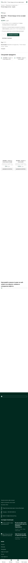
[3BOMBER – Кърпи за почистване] (20, 108)
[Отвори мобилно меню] (1, 2)
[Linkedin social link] (8, 49)
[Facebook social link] (6, 49)
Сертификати (4, 556)
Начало (3, 5)
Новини (3, 559)
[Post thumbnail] (7, 526)
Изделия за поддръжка (11, 5)
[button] (7, 169)
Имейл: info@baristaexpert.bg (9, 515)
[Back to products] (3, 10)
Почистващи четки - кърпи (8, 7)
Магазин (3, 547)
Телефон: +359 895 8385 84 (9, 512)
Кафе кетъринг (4, 551)
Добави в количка (13, 34)
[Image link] (14, 447)
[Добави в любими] (12, 59)
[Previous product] (2, 10)
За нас (2, 554)
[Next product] (5, 10)
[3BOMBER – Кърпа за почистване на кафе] (7, 108)
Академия (3, 549)
